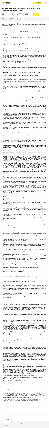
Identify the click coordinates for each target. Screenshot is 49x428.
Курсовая (11, 19)
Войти (46, 2)
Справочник (17, 422)
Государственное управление (4, 19)
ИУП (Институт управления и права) (20, 19)
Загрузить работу (38, 2)
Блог (12, 422)
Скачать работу (36, 15)
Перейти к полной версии (40, 27)
